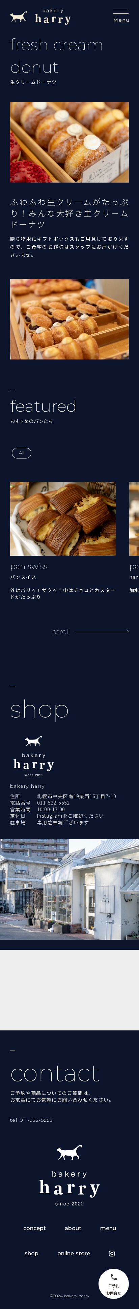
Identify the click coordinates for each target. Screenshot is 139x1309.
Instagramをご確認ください (70, 816)
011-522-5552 (53, 802)
